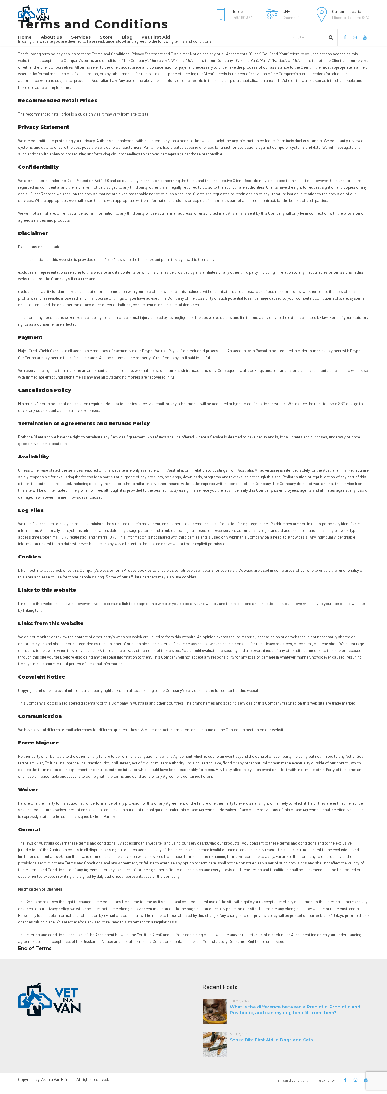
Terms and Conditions (292, 1080)
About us (51, 37)
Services (81, 37)
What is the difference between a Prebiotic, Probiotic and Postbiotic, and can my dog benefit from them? (295, 1009)
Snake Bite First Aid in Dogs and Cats (271, 1040)
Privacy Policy (324, 1080)
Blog (127, 37)
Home (25, 37)
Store (106, 37)
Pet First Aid (155, 37)
